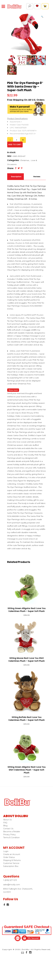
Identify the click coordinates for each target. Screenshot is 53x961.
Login (5, 851)
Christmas (24, 160)
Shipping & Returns (12, 860)
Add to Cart (17, 615)
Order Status (9, 857)
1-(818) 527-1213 (10, 880)
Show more (13, 390)
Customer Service (11, 863)
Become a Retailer (11, 831)
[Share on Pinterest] (22, 168)
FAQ (5, 822)
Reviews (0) (36, 177)
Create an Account (11, 854)
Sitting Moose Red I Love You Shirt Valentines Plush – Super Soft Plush (26, 659)
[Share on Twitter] (19, 168)
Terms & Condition (11, 837)
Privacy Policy (9, 834)
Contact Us (8, 828)
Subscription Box (10, 866)
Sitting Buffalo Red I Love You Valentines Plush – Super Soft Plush (26, 718)
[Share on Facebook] (16, 168)
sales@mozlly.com (11, 884)
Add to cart (14, 144)
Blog (5, 825)
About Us (7, 820)
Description (16, 176)
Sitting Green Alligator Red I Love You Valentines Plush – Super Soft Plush (27, 610)
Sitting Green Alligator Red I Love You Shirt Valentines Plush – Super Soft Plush (27, 770)
